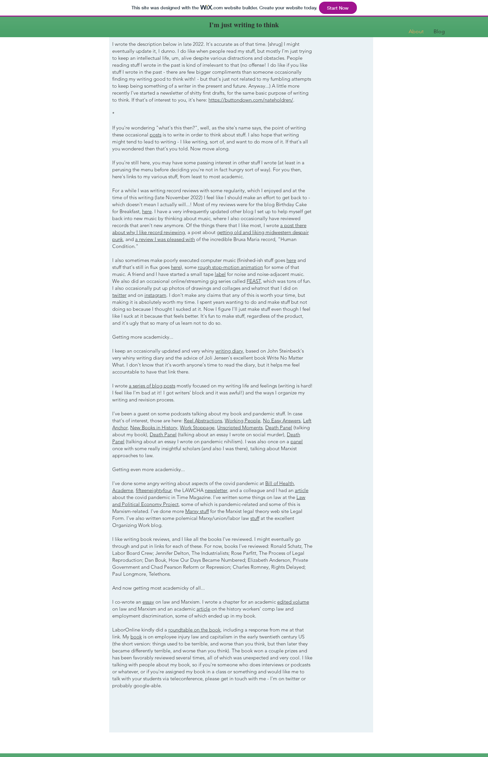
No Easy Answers (281, 420)
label (220, 274)
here (147, 211)
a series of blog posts (152, 385)
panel (296, 441)
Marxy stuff (197, 511)
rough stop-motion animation (230, 267)
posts (155, 134)
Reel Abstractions (203, 420)
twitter (119, 295)
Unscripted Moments (240, 427)
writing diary (229, 351)
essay (148, 602)
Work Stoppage (197, 427)
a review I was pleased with (165, 239)
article (301, 490)
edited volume (293, 602)
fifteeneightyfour (153, 490)
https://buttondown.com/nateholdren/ (250, 100)
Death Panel (278, 427)
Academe (122, 490)
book (136, 636)
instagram (155, 295)
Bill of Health (279, 483)
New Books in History (153, 427)
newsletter (216, 490)
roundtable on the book (194, 630)
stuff (254, 518)
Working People (242, 420)
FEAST (254, 281)
